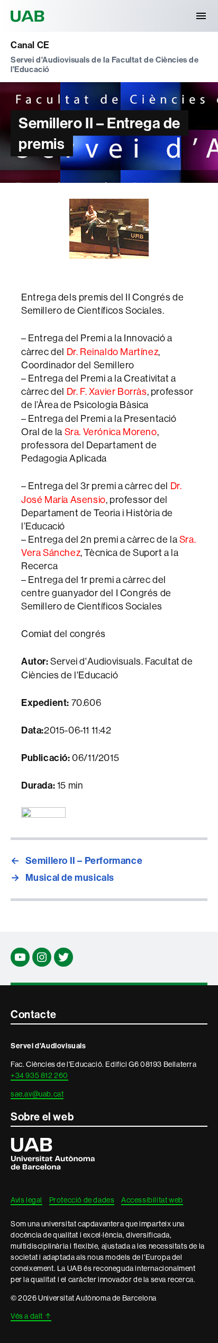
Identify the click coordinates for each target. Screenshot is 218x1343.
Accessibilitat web (152, 1200)
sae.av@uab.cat (37, 1094)
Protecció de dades (82, 1200)
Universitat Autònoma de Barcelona (29, 16)
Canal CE (30, 45)
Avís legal (26, 1200)
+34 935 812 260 (39, 1075)
